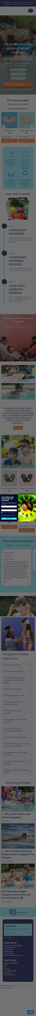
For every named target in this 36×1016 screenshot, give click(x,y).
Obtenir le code (9, 518)
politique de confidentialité (6, 516)
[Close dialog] (34, 495)
